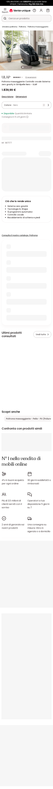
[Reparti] (5, 9)
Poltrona (22, 26)
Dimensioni (21, 96)
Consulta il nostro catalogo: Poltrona (20, 235)
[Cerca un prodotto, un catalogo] (5, 18)
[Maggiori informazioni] (27, 117)
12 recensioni (30, 77)
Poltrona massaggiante (38, 26)
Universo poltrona (9, 26)
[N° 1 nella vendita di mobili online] (20, 10)
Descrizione (7, 96)
